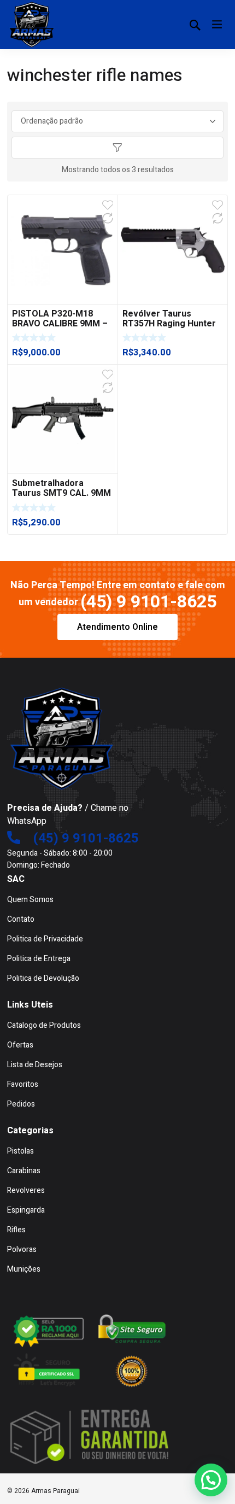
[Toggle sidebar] (117, 148)
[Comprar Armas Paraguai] (31, 24)
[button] (211, 1480)
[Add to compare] (107, 218)
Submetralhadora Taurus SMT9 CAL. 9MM (61, 488)
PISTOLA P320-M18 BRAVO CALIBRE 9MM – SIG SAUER (60, 323)
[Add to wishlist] (107, 205)
